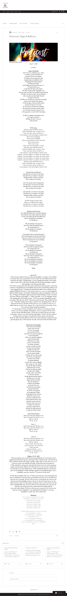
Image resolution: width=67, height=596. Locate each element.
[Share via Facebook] (10, 531)
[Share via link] (19, 531)
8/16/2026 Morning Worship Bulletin (53, 548)
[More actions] (57, 32)
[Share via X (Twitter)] (13, 531)
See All (63, 543)
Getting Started (13, 23)
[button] (63, 11)
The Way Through (34, 23)
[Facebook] (59, 11)
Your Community (23, 23)
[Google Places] (61, 11)
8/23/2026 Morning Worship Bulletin (10, 548)
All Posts (5, 23)
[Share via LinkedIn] (16, 531)
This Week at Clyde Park (31, 548)
